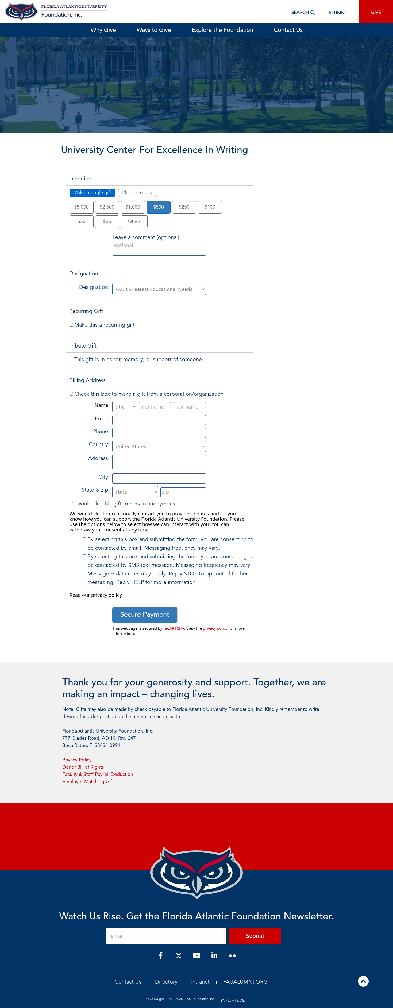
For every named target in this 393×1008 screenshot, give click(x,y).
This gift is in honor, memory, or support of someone (138, 360)
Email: (102, 419)
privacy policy (215, 628)
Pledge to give (137, 192)
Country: (99, 444)
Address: (99, 458)
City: (104, 477)
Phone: (101, 432)
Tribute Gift (83, 346)
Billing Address (87, 380)
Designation (83, 274)
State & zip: (96, 490)
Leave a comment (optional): (147, 237)
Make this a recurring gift (104, 325)
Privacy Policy (77, 760)
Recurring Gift (86, 311)
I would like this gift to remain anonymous (124, 504)
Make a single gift (92, 192)
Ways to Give (154, 30)
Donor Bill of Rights (83, 767)
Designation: (94, 287)
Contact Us (288, 30)
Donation (80, 179)
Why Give (103, 30)
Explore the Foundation (222, 30)
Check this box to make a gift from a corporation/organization (149, 394)
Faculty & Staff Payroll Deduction (97, 774)
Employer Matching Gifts (89, 781)
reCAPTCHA (173, 628)
